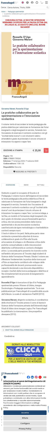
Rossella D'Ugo (22, 109)
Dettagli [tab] (40, 185)
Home (3, 12)
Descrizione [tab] (10, 185)
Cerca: (3, 7)
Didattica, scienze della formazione (19, 330)
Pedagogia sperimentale (16, 12)
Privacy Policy (25, 429)
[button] (22, 3)
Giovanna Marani (8, 109)
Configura (25, 423)
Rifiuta (25, 418)
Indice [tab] (26, 185)
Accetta (25, 412)
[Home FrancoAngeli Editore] (9, 3)
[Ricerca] (48, 7)
